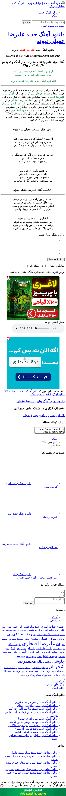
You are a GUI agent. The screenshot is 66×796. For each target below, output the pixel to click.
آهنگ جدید (59, 681)
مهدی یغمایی (33, 671)
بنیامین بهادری (23, 630)
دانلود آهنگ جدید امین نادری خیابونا (38, 718)
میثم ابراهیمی (19, 671)
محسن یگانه (44, 661)
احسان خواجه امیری (53, 626)
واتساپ (52, 415)
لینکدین (43, 415)
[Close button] (64, 785)
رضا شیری (38, 634)
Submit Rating (56, 259)
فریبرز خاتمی (40, 652)
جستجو (26, 22)
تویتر (35, 415)
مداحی (54, 620)
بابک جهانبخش (35, 630)
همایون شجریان (41, 674)
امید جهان (12, 626)
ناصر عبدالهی (59, 675)
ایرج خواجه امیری (50, 630)
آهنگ (55, 15)
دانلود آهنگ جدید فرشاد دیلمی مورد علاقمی (33, 725)
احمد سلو (35, 626)
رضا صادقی (22, 634)
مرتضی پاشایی (23, 667)
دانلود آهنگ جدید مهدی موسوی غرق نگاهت (33, 721)
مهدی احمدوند (58, 671)
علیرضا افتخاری (38, 643)
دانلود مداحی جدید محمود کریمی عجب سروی (31, 769)
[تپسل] (8, 278)
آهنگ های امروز (55, 684)
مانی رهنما (12, 652)
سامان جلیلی (31, 638)
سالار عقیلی (48, 638)
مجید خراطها (50, 656)
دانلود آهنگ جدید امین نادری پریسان (37, 705)
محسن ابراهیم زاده (34, 656)
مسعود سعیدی (9, 668)
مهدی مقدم (44, 671)
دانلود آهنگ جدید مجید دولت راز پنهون (36, 728)
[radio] (29, 240)
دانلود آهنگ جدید (48, 12)
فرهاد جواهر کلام (55, 651)
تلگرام (61, 415)
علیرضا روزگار (14, 644)
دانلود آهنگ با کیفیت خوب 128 (47, 394)
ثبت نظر (28, 603)
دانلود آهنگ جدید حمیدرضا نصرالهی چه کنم (33, 708)
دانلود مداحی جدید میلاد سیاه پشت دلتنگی (34, 752)
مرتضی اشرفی (39, 667)
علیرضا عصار (59, 648)
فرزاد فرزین (12, 648)
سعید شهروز (15, 638)
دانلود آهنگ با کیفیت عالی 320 (21, 391)
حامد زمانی (11, 630)
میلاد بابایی (6, 671)
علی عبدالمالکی (44, 648)
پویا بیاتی (25, 674)
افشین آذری (23, 626)
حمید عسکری (51, 634)
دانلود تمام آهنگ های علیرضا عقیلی (40, 401)
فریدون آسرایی (26, 651)
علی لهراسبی (27, 648)
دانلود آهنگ (58, 687)
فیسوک (27, 415)
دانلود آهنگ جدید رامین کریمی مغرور (36, 701)
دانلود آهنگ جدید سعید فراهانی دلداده (36, 731)
